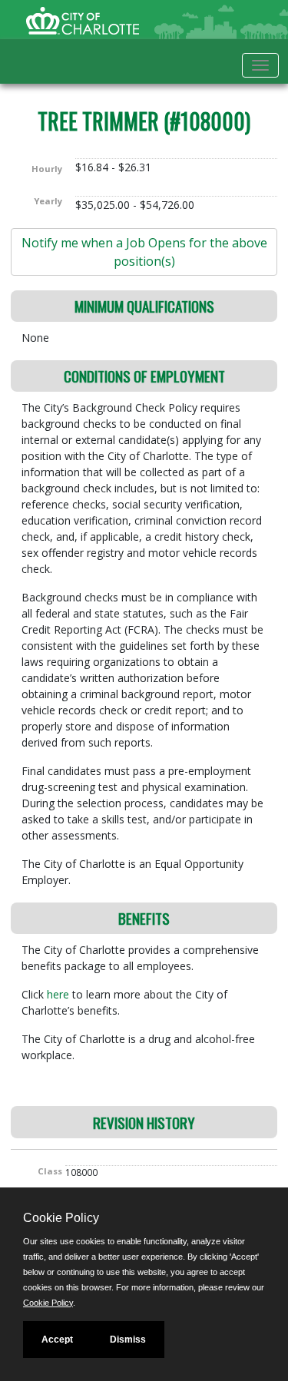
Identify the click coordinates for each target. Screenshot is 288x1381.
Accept (57, 1339)
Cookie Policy (48, 1302)
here (59, 994)
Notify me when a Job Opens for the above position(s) (144, 252)
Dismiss (128, 1339)
